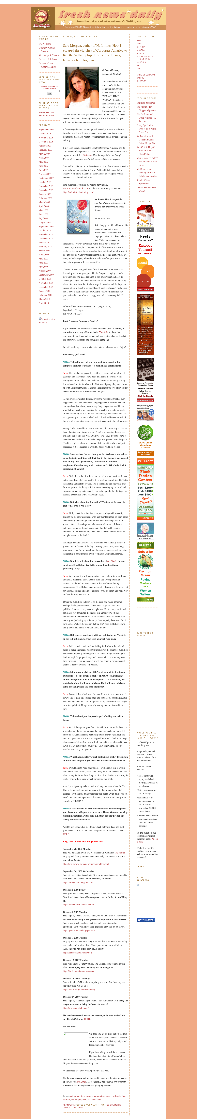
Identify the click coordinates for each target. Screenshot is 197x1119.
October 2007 (45, 181)
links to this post (74, 1107)
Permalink (69, 1105)
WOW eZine (45, 43)
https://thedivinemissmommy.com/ (78, 970)
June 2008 (43, 214)
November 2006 (46, 137)
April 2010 (44, 302)
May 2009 (43, 258)
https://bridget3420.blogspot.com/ (78, 882)
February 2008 (45, 198)
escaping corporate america (98, 1095)
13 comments (114, 1105)
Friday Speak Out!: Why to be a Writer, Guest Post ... (146, 129)
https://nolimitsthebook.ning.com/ (78, 191)
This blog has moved (146, 102)
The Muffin (120, 852)
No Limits (87, 155)
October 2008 (45, 230)
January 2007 (45, 145)
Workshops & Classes (49, 55)
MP (138, 65)
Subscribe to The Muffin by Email (46, 114)
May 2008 (43, 210)
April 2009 (44, 254)
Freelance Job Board (48, 59)
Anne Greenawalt (147, 75)
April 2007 (44, 157)
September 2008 (46, 226)
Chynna (141, 47)
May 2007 (43, 161)
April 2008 (44, 206)
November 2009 (46, 282)
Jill (139, 69)
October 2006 (45, 133)
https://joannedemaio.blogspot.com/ (79, 930)
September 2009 (46, 274)
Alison (140, 53)
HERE (66, 834)
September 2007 (46, 177)
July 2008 (43, 218)
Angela (141, 50)
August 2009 (45, 270)
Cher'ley (142, 81)
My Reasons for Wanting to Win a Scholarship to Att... (147, 172)
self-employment (78, 1099)
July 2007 (43, 169)
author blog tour (77, 1095)
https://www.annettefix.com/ (76, 1007)
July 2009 (43, 266)
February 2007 (45, 149)
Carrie (140, 78)
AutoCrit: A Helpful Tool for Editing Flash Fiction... (146, 150)
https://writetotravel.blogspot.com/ (78, 904)
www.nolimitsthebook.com (75, 188)
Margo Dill (143, 62)
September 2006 (46, 129)
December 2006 (46, 141)
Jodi (139, 72)
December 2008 (46, 238)
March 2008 (44, 202)
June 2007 (43, 165)
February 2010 (45, 294)
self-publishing (94, 1099)
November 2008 (46, 234)
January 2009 (45, 242)
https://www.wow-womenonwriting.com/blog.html (86, 863)
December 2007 (46, 189)
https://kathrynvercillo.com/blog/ (77, 952)
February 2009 (45, 246)
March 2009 (44, 250)
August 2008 (45, 222)
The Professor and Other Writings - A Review (146, 118)
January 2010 (45, 290)
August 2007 (45, 173)
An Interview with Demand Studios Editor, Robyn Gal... (147, 140)
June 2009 (43, 262)
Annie (140, 44)
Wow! (139, 41)
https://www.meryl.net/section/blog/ (79, 989)
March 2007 (44, 153)
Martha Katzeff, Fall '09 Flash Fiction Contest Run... (147, 161)
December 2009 (46, 286)
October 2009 (45, 278)
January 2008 (45, 194)
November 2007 (46, 185)
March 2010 (44, 298)
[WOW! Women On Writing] (145, 914)
